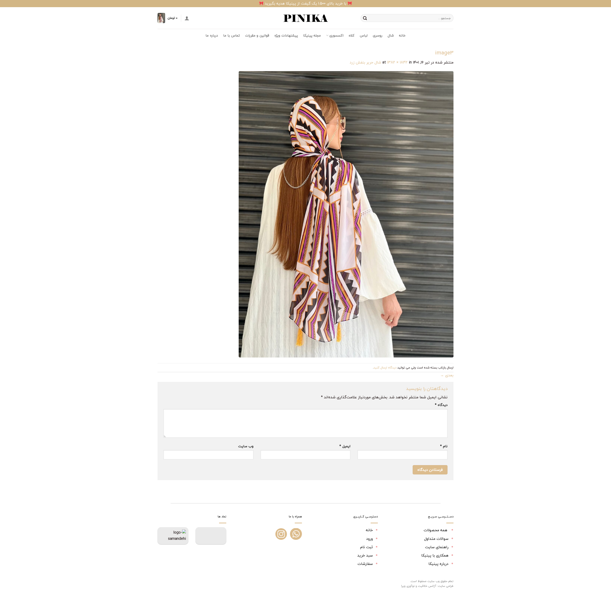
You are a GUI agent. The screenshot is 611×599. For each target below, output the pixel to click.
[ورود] (186, 18)
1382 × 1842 (397, 62)
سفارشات (365, 563)
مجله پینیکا (312, 35)
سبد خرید (365, 555)
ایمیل (344, 446)
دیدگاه (441, 405)
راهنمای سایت (436, 547)
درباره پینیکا (438, 563)
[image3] (346, 213)
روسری (377, 35)
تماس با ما (231, 35)
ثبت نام (366, 547)
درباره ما (211, 35)
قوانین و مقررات (257, 35)
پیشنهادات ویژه (286, 35)
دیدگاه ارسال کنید (385, 367)
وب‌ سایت (245, 446)
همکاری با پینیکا (434, 555)
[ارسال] (365, 18)
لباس (364, 35)
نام (444, 446)
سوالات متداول (436, 538)
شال (391, 35)
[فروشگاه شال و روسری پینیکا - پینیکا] (305, 18)
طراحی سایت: (445, 585)
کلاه (351, 35)
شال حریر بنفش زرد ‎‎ (364, 62)
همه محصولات (436, 530)
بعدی (446, 375)
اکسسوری (336, 35)
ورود (369, 538)
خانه (402, 35)
